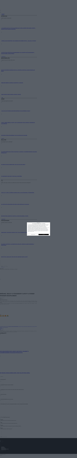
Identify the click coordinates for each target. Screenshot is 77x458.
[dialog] (38, 229)
